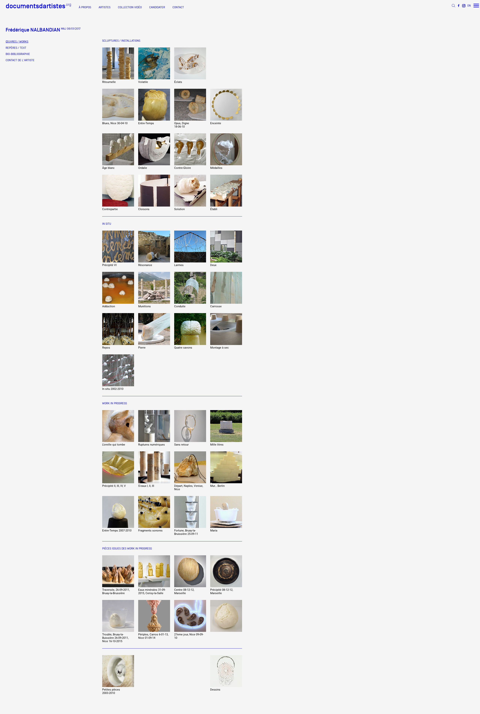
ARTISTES (104, 7)
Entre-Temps (146, 123)
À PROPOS (85, 7)
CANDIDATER (157, 7)
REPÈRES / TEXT (16, 48)
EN (469, 5)
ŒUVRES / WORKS (17, 41)
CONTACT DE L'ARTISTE (20, 60)
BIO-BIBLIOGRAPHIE (18, 54)
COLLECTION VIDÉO (130, 7)
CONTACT (178, 7)
